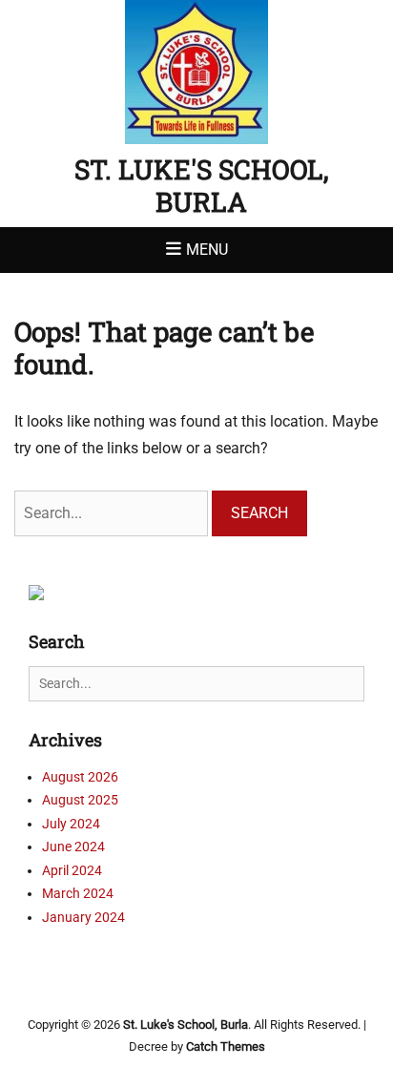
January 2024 (83, 917)
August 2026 (80, 776)
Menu (207, 249)
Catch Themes (225, 1046)
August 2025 (80, 799)
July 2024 (71, 823)
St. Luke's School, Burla (201, 185)
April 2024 (72, 870)
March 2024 (78, 893)
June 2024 (73, 846)
